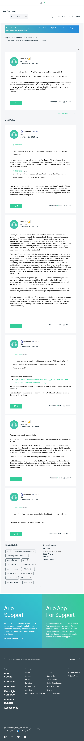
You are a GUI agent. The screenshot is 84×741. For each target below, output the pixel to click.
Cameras (18, 38)
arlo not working (12, 569)
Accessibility (36, 729)
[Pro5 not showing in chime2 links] (74, 113)
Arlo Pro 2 (27, 569)
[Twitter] (18, 737)
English (7, 38)
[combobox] (41, 16)
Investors (28, 683)
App (24, 560)
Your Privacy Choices (10, 731)
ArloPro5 (27, 582)
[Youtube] (25, 737)
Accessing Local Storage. (16, 555)
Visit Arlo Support (11, 639)
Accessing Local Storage (23, 551)
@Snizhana (17, 145)
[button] (73, 55)
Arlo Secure (11, 578)
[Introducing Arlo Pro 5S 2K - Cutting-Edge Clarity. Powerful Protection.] (71, 113)
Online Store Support (54, 683)
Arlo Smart (24, 578)
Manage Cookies (26, 731)
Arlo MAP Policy (74, 673)
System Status (52, 680)
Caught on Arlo (31, 687)
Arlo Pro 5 (10, 573)
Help (78, 16)
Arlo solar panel (12, 582)
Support (50, 673)
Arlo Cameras (11, 564)
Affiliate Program (74, 676)
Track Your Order (53, 687)
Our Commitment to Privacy (35, 693)
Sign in (70, 16)
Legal (29, 729)
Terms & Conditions (19, 729)
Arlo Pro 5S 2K (31, 38)
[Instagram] (12, 737)
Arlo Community (9, 11)
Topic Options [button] (78, 49)
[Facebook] (5, 737)
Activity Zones (12, 560)
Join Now (61, 16)
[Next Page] (40, 586)
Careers (28, 676)
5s (7, 551)
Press (27, 680)
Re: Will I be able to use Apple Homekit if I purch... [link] (28, 40)
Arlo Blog (28, 690)
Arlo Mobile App (27, 564)
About (27, 673)
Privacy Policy (8, 729)
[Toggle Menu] (80, 2)
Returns (49, 690)
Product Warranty (53, 693)
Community (51, 676)
